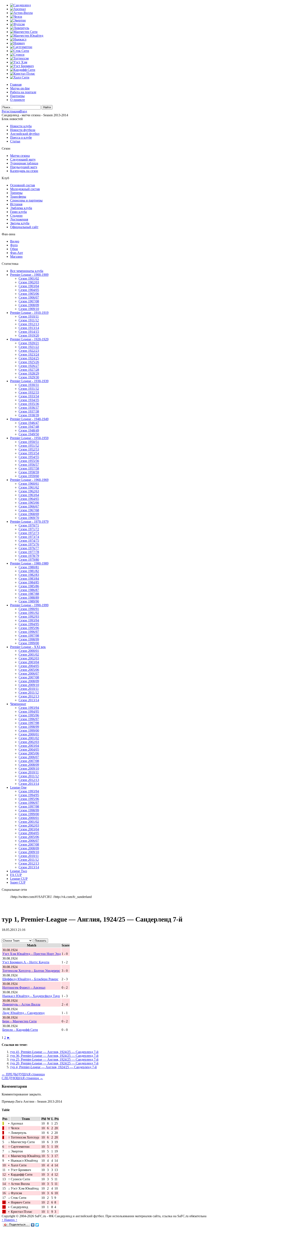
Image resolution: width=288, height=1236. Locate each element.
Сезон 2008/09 (29, 681)
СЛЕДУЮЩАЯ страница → (22, 1078)
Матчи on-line (20, 88)
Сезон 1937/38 (29, 411)
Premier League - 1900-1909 (29, 274)
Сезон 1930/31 (29, 385)
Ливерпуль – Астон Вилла (21, 1004)
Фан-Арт (16, 253)
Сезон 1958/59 (29, 472)
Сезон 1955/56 (29, 461)
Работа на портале (23, 92)
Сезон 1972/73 (29, 533)
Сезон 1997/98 (29, 635)
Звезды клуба (19, 223)
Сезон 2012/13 (29, 696)
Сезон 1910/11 (29, 316)
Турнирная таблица (24, 163)
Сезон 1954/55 (29, 457)
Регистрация (11, 111)
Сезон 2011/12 (29, 692)
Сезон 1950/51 (29, 442)
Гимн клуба (18, 212)
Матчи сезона (20, 155)
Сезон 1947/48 (29, 426)
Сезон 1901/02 (29, 278)
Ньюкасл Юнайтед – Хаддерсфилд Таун (31, 996)
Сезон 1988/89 (29, 597)
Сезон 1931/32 (29, 388)
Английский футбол (24, 133)
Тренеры (16, 193)
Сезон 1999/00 (29, 643)
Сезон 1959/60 (29, 476)
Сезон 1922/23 (29, 350)
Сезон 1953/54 (29, 453)
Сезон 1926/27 (29, 366)
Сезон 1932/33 (29, 392)
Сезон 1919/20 (29, 335)
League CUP (19, 878)
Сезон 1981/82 (29, 571)
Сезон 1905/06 (29, 293)
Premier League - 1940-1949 (29, 419)
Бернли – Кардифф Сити (20, 1030)
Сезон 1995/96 (29, 628)
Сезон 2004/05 (29, 666)
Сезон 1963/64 (29, 495)
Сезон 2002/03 (29, 658)
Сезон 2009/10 (29, 685)
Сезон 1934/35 (29, 400)
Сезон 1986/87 (29, 590)
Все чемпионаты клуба (26, 271)
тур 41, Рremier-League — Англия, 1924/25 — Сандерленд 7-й (54, 1052)
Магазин (16, 256)
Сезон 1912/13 (29, 324)
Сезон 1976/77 (29, 548)
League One (18, 787)
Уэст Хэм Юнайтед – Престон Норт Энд (31, 954)
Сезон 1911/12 (29, 320)
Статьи (15, 141)
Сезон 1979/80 (29, 559)
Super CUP (18, 882)
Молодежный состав (25, 189)
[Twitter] (37, 1225)
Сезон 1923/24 (29, 354)
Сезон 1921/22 (29, 347)
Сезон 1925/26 (29, 362)
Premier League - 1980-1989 (29, 563)
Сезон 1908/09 (29, 305)
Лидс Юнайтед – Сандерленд (23, 1013)
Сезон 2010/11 (29, 688)
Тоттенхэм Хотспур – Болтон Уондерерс (31, 970)
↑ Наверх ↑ (9, 1220)
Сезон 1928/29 (29, 373)
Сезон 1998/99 (29, 639)
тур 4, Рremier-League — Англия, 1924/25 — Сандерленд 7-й (53, 1067)
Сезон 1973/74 (29, 537)
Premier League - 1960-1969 (29, 480)
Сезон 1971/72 (29, 529)
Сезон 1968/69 (29, 514)
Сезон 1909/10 (29, 309)
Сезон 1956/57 (29, 464)
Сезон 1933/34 (29, 396)
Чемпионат (18, 704)
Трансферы (18, 196)
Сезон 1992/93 (29, 616)
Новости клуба (21, 126)
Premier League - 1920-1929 (29, 339)
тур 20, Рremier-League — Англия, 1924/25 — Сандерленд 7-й (54, 1063)
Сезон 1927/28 (29, 369)
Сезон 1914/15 (29, 331)
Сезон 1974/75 (29, 540)
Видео (14, 241)
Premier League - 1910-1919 (29, 312)
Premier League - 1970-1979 (29, 521)
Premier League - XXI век (28, 647)
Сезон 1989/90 (29, 601)
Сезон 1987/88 (29, 594)
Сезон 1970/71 (29, 525)
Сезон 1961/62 (29, 487)
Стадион (16, 215)
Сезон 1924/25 (29, 358)
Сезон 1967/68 (29, 510)
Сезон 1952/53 (29, 449)
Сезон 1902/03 (29, 282)
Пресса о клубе (21, 137)
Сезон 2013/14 (29, 700)
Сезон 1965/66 (29, 502)
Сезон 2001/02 (29, 654)
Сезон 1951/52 (29, 445)
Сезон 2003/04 (29, 662)
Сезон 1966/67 (29, 506)
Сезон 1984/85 (29, 582)
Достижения (19, 219)
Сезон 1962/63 (29, 491)
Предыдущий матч (23, 167)
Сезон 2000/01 (29, 651)
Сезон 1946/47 (29, 423)
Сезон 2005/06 (29, 669)
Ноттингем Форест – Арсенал (23, 987)
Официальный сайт (24, 227)
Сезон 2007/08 (29, 677)
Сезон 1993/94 (29, 620)
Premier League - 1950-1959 (29, 438)
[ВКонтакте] (33, 1225)
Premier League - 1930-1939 (29, 381)
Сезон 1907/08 (29, 301)
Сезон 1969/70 (29, 518)
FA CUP (16, 875)
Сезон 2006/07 (29, 673)
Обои (14, 249)
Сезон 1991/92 (29, 613)
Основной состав (22, 185)
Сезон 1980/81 (29, 567)
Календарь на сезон (24, 171)
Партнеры (17, 96)
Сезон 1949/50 (29, 434)
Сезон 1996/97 (29, 632)
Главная (16, 84)
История (16, 204)
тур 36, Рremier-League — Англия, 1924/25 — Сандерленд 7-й (54, 1055)
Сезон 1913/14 (29, 328)
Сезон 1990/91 (29, 609)
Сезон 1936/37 (29, 407)
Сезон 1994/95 (29, 624)
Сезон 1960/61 (29, 483)
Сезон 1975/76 (29, 544)
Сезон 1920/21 (29, 343)
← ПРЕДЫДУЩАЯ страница (23, 1074)
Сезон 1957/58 (29, 468)
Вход (23, 111)
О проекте (17, 100)
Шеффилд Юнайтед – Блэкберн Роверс (30, 979)
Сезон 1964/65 (29, 499)
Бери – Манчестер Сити (19, 1021)
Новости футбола (22, 130)
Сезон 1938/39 (29, 415)
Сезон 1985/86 (29, 586)
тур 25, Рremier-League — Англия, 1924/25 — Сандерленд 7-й (54, 1059)
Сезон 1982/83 (29, 575)
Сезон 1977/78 (29, 552)
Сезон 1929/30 (29, 377)
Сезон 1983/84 (29, 578)
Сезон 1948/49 (29, 430)
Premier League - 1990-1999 (29, 605)
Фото (14, 245)
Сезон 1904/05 (29, 290)
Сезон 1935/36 (29, 404)
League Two (18, 871)
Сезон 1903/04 (29, 286)
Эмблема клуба (21, 208)
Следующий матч (22, 159)
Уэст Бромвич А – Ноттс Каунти (25, 962)
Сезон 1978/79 (29, 556)
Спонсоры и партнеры (26, 200)
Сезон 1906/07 (29, 297)
